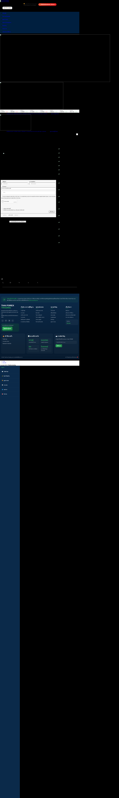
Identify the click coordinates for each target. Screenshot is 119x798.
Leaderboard (53, 317)
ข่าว (59, 257)
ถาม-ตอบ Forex (6, 341)
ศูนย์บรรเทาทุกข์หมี (62, 266)
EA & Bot (37, 312)
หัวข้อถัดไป (51, 221)
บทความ (32, 134)
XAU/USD (60, 255)
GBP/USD (69, 266)
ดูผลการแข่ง (5, 19)
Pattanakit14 (4, 169)
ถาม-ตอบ (26, 134)
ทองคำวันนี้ (67, 261)
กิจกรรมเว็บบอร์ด (6, 16)
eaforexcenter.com (12, 147)
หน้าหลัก (4, 13)
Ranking (4, 25)
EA (30, 347)
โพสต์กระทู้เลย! (7, 328)
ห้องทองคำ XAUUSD (7, 343)
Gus (14, 285)
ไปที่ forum (59, 345)
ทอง (64, 253)
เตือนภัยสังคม (53, 312)
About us (4, 28)
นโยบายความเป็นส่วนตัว (20, 210)
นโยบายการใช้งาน (6, 31)
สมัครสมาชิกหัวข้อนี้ (7, 208)
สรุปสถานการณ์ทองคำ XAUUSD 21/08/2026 (31, 285)
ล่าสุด (3, 361)
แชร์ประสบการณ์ (24, 315)
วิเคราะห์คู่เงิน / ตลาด (40, 317)
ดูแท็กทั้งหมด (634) (61, 269)
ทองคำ (67, 255)
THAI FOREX (7, 306)
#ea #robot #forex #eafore (15, 172)
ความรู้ (31, 340)
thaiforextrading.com (33, 300)
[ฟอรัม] (1, 137)
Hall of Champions (6, 22)
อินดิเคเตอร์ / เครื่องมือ (25, 319)
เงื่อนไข (12, 210)
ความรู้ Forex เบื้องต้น (25, 321)
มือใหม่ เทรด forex (68, 264)
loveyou (9, 169)
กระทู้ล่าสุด (23, 310)
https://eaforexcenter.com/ (22, 159)
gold (59, 253)
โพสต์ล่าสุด (4, 134)
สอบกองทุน (53, 315)
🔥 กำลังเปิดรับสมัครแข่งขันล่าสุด (47, 4)
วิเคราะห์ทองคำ (67, 259)
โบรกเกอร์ (53, 310)
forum (69, 323)
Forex (72, 255)
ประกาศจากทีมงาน (69, 317)
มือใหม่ (71, 257)
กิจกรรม (38, 134)
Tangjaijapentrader (67, 155)
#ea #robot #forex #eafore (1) (12, 224)
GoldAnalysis (61, 261)
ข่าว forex (60, 259)
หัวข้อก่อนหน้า (46, 221)
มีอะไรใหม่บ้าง (11, 134)
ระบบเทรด (60, 264)
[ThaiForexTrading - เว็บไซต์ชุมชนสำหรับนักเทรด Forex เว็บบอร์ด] (4, 1)
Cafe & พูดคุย (38, 319)
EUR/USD (65, 257)
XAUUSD (70, 253)
